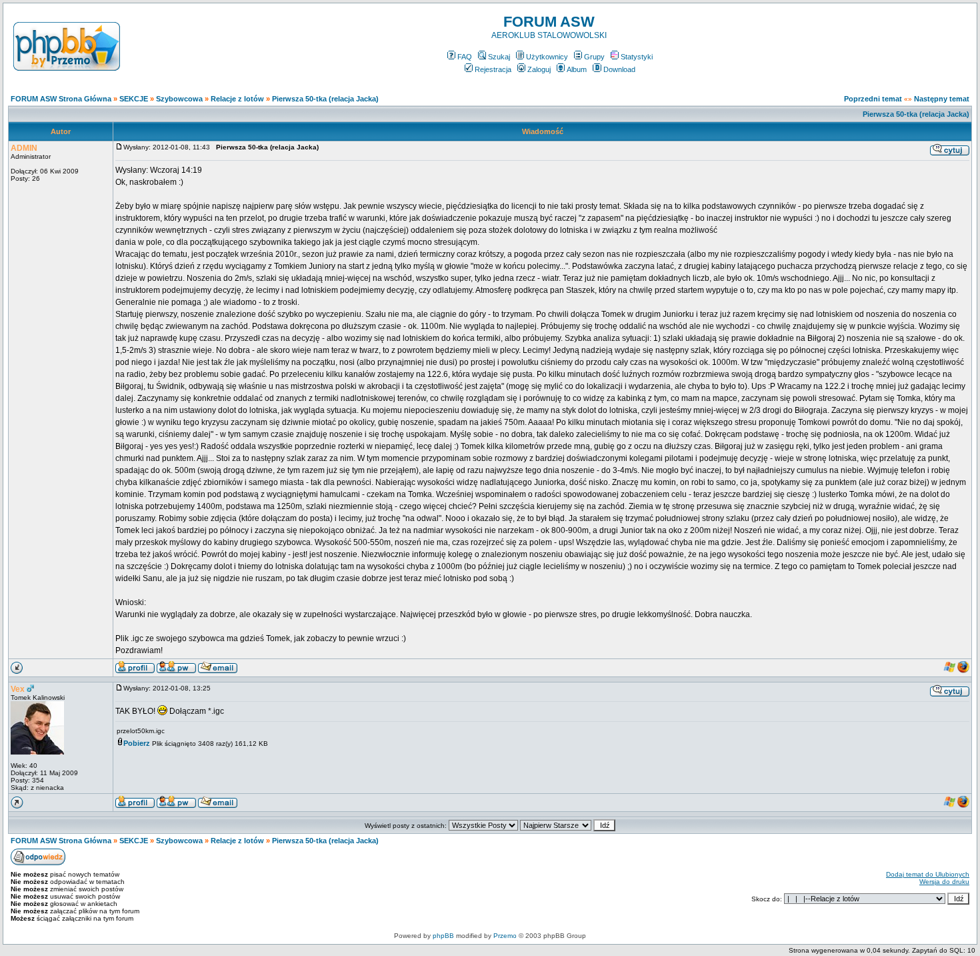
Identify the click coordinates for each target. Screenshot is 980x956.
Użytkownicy (547, 57)
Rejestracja (493, 69)
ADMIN (24, 148)
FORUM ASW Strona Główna (61, 99)
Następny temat (941, 99)
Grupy (594, 57)
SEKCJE (133, 99)
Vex (18, 689)
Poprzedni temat (873, 99)
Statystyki (637, 57)
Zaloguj (539, 69)
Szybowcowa (179, 99)
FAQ (464, 57)
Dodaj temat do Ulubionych (927, 874)
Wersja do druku (944, 881)
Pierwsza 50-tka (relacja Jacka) (325, 99)
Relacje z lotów (237, 99)
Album (577, 69)
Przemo (505, 935)
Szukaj (499, 57)
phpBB (443, 935)
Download (619, 69)
